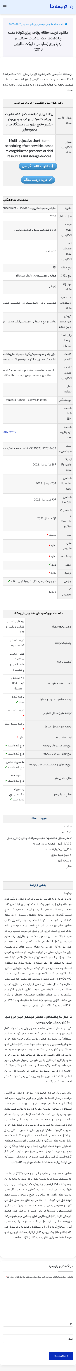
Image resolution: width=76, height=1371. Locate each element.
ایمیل (70, 1339)
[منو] (4, 8)
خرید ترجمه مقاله (36, 179)
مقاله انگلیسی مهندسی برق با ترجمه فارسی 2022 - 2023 (33, 24)
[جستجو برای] (71, 8)
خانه (63, 24)
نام (71, 1323)
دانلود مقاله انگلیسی (36, 166)
